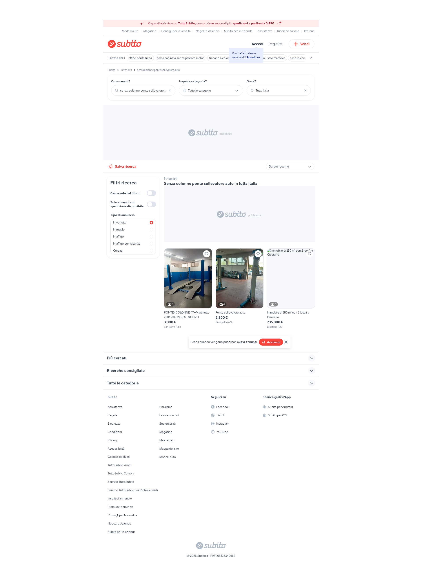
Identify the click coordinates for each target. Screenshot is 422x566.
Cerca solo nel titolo (125, 193)
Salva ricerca (125, 166)
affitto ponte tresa (140, 58)
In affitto (118, 236)
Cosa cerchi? (120, 81)
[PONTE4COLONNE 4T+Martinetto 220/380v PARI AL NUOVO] (188, 288)
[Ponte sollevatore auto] (240, 288)
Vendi (305, 44)
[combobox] (143, 90)
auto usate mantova (272, 58)
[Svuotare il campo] (170, 90)
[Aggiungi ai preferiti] (206, 253)
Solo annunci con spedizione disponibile (127, 204)
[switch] (151, 193)
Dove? (251, 81)
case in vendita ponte (304, 58)
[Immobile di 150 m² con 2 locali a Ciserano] (291, 288)
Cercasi (118, 250)
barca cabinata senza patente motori (180, 58)
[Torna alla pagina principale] (133, 44)
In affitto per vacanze (126, 243)
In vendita (119, 222)
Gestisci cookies (119, 457)
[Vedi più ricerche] (310, 57)
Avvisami (273, 342)
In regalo (119, 229)
